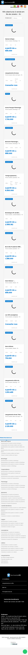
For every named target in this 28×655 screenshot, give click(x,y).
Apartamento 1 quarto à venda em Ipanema (11, 498)
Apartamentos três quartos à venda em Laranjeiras (13, 537)
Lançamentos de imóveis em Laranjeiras (11, 534)
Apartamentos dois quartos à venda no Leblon (12, 548)
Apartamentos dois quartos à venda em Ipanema (13, 499)
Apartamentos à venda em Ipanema (10, 494)
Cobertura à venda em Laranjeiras (9, 539)
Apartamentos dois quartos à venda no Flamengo (13, 485)
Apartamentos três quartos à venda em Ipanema (13, 501)
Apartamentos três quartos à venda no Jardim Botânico (12, 513)
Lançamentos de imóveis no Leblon (9, 546)
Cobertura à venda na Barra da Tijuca (10, 453)
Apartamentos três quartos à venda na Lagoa (12, 525)
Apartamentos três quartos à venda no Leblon (12, 550)
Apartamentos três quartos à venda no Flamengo (13, 487)
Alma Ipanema (4, 562)
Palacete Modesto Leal (6, 559)
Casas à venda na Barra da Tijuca (9, 455)
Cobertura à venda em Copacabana (10, 478)
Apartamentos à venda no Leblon (9, 544)
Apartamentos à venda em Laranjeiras (10, 532)
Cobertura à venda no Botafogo (8, 466)
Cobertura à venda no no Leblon (9, 552)
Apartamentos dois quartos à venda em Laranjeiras (13, 535)
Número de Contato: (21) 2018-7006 (14, 602)
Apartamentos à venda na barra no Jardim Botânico (13, 507)
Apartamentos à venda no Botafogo (9, 460)
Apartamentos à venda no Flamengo (10, 483)
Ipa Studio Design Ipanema (7, 557)
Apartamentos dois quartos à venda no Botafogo (13, 462)
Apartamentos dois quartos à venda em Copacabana (10, 473)
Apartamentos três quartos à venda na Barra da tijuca (12, 450)
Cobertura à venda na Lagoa (8, 526)
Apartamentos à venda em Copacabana (11, 471)
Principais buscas (6, 438)
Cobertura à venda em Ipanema (9, 503)
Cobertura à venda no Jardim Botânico (10, 516)
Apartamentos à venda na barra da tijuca (11, 443)
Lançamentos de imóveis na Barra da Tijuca (11, 445)
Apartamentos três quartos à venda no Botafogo (12, 464)
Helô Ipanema (4, 561)
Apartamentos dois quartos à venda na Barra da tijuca (12, 447)
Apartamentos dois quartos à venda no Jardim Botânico (12, 510)
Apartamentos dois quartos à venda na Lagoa (12, 523)
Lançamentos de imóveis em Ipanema (10, 496)
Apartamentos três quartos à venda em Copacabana (14, 476)
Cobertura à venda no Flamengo (9, 489)
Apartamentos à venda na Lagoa (9, 521)
